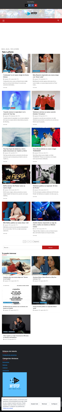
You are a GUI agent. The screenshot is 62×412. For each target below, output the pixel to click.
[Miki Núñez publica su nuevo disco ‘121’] (16, 211)
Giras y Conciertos (8, 302)
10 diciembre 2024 (14, 116)
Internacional (6, 273)
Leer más (5, 87)
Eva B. (35, 228)
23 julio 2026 (11, 339)
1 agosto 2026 (43, 310)
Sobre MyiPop (30, 2)
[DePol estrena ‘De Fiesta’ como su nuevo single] (16, 174)
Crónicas (35, 218)
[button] (3, 20)
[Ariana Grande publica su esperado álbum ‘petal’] (46, 294)
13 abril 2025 (42, 79)
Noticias (5, 365)
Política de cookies (8, 408)
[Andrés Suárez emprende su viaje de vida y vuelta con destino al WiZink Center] (46, 211)
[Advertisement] (31, 35)
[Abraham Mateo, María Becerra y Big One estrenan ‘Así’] (46, 265)
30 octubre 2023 (13, 189)
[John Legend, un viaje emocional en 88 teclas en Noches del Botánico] (16, 324)
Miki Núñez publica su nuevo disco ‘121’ (16, 223)
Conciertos (6, 370)
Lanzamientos (7, 70)
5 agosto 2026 (43, 280)
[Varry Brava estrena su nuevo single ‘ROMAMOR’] (46, 137)
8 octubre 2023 (43, 189)
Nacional (13, 70)
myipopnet (6, 79)
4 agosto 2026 (13, 310)
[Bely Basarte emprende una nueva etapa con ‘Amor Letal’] (46, 63)
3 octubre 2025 (13, 79)
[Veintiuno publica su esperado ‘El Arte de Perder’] (46, 174)
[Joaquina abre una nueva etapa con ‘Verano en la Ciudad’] (16, 265)
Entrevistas (6, 362)
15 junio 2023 (13, 225)
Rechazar (44, 404)
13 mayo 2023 (41, 228)
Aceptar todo (34, 404)
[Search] (58, 20)
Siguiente (36, 241)
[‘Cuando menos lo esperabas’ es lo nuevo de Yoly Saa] (16, 100)
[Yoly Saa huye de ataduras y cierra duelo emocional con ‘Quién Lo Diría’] (16, 137)
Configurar (54, 404)
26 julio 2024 (42, 116)
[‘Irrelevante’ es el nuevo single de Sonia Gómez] (16, 63)
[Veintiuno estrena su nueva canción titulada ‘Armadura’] (46, 100)
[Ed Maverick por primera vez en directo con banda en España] (16, 294)
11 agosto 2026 (13, 280)
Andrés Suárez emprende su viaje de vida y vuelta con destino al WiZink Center (44, 225)
